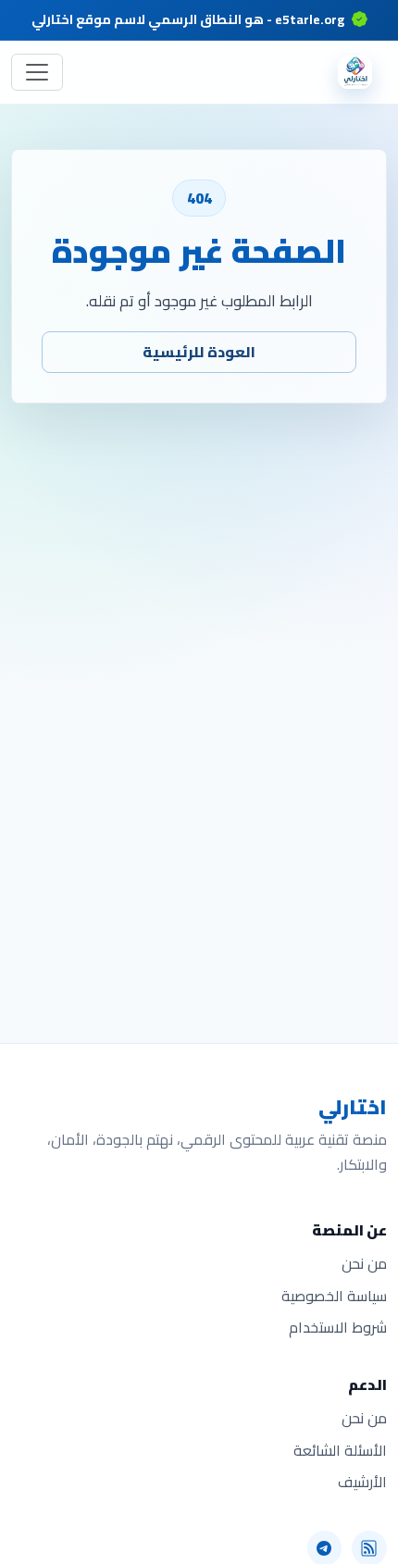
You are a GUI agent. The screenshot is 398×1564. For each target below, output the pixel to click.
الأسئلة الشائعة (340, 1450)
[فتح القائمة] (37, 72)
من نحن (364, 1263)
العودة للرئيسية (199, 352)
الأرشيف (362, 1482)
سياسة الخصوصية (334, 1296)
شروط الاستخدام (338, 1327)
